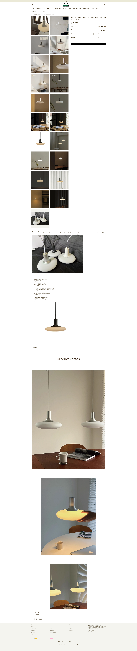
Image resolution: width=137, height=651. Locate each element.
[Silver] (105, 27)
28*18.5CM (103, 33)
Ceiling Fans (33, 635)
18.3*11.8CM (96, 33)
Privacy (51, 628)
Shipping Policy (52, 630)
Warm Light (103, 30)
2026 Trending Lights (57, 8)
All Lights (64, 8)
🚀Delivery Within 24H (46, 8)
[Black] (102, 27)
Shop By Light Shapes (36, 11)
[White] (99, 27)
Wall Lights (33, 632)
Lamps (44, 11)
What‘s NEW (38, 8)
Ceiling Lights (33, 630)
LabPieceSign (34, 648)
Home (33, 8)
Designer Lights (33, 634)
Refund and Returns (53, 632)
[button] (32, 5)
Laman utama (33, 14)
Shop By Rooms (94, 8)
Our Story (70, 628)
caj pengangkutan (75, 23)
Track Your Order (71, 630)
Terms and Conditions (53, 626)
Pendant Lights (33, 628)
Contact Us (71, 626)
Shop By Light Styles (73, 8)
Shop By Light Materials (84, 8)
